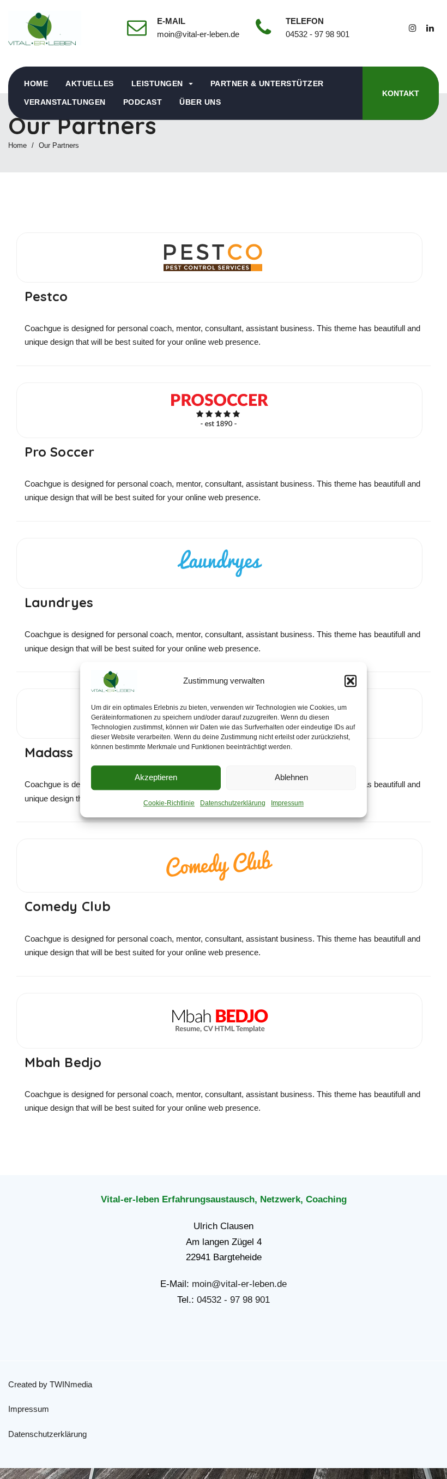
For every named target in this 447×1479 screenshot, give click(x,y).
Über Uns (200, 102)
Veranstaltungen (65, 102)
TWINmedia (71, 1384)
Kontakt (400, 93)
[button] (350, 680)
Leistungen (157, 83)
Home (36, 83)
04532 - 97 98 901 (233, 1300)
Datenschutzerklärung (232, 803)
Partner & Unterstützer (267, 83)
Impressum (287, 803)
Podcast (142, 102)
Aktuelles (89, 83)
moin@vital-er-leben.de (239, 1284)
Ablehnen (291, 777)
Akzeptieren (156, 777)
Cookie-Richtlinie (169, 803)
